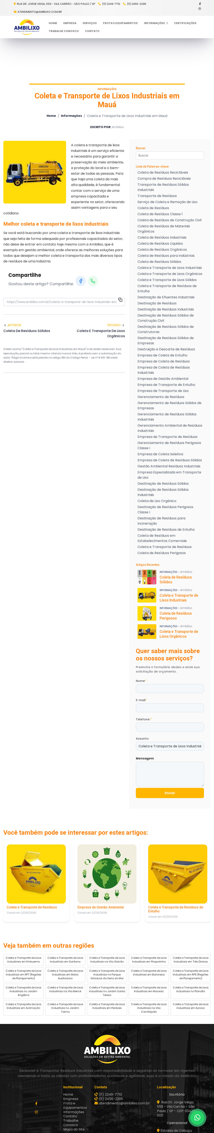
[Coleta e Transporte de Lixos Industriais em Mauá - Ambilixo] (27, 27)
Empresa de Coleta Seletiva (160, 454)
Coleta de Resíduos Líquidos (160, 243)
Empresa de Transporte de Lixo (163, 390)
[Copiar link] (120, 300)
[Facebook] (200, 4)
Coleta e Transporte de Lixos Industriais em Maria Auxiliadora (65, 974)
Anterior (14, 325)
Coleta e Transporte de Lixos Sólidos (167, 279)
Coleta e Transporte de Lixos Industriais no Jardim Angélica (23, 991)
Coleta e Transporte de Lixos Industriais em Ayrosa (191, 1006)
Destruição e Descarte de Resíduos (166, 349)
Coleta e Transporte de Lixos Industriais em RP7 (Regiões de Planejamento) (23, 974)
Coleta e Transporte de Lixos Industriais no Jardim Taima (65, 1007)
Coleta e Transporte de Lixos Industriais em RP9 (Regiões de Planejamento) (191, 974)
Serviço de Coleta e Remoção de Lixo (167, 202)
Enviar (170, 793)
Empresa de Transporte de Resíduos (167, 436)
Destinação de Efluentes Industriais (166, 297)
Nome (141, 681)
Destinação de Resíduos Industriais (166, 309)
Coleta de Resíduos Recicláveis (163, 172)
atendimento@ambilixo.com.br (40, 12)
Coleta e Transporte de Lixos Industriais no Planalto (191, 989)
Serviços (90, 23)
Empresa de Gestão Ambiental (163, 378)
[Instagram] (200, 8)
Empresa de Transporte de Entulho (166, 384)
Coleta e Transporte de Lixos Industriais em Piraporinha (149, 959)
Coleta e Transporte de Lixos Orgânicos (170, 273)
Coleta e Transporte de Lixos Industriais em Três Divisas (191, 959)
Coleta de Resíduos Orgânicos (162, 249)
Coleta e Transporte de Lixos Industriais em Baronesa (149, 972)
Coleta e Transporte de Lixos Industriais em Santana (65, 959)
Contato (92, 31)
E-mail (141, 700)
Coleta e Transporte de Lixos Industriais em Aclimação (23, 1006)
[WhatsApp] (93, 281)
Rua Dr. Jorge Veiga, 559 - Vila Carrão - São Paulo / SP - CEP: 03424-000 (177, 1109)
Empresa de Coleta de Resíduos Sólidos (170, 460)
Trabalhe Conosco (64, 31)
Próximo (114, 325)
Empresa (69, 23)
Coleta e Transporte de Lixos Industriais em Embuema (23, 959)
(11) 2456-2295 (136, 4)
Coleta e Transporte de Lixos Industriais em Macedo (149, 989)
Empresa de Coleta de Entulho (162, 355)
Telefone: (144, 719)
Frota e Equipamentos (120, 23)
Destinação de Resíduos (157, 303)
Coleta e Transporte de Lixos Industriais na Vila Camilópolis (149, 1007)
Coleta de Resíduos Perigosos (162, 553)
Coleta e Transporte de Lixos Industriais (170, 267)
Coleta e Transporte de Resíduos (165, 546)
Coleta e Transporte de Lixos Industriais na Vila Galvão (107, 959)
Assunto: (142, 738)
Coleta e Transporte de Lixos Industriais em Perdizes (107, 1006)
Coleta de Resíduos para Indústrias (166, 255)
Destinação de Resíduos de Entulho (166, 529)
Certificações (185, 23)
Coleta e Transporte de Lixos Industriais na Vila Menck (65, 989)
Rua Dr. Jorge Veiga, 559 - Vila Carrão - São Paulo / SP (55, 4)
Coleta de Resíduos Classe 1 (160, 214)
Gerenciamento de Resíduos (161, 396)
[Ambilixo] (107, 1049)
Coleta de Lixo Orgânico (157, 500)
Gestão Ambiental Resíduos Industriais (169, 466)
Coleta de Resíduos (153, 208)
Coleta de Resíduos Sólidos (159, 261)
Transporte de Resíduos (157, 195)
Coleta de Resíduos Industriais (162, 237)
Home (53, 23)
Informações (155, 23)
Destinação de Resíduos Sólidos (163, 483)
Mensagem (145, 758)
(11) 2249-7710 (111, 4)
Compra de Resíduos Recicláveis (164, 178)
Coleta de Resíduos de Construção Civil (169, 220)
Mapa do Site (74, 1129)
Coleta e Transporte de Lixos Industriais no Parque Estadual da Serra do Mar (107, 974)
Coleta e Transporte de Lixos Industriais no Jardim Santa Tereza (107, 991)
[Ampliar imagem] (34, 172)
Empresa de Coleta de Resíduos (164, 361)
